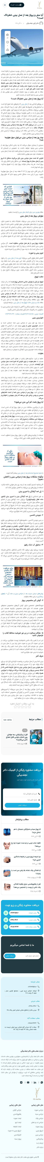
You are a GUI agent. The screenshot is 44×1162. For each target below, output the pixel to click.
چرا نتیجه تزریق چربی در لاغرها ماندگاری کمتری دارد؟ (27, 858)
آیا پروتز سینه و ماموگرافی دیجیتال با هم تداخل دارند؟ (27, 831)
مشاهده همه (7, 720)
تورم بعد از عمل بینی (14, 258)
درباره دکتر (40, 1147)
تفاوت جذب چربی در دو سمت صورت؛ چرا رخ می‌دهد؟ (26, 845)
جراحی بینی (39, 1135)
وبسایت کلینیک (15, 5)
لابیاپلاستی (17, 1135)
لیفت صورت (17, 1118)
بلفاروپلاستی (17, 1114)
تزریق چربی (39, 1130)
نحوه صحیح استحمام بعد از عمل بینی (30, 473)
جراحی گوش (17, 1110)
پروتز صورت (39, 1126)
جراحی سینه (39, 1114)
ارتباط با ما (40, 1143)
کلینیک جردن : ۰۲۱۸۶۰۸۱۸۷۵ (33, 314)
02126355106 (14, 913)
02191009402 (14, 920)
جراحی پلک (39, 1118)
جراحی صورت (38, 1110)
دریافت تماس (22, 805)
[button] (5, 5)
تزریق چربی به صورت (14, 1130)
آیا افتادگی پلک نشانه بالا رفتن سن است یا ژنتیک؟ (26, 872)
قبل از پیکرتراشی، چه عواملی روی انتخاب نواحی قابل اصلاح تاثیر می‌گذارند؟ (17, 737)
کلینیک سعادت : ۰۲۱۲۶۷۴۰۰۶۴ (14, 314)
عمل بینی (24, 104)
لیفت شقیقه (17, 1126)
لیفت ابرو (18, 1122)
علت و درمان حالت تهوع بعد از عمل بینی (26, 302)
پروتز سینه (17, 1139)
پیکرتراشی (39, 1139)
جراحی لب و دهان (37, 1122)
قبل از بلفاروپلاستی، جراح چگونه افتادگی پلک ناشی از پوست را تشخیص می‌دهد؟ (27, 886)
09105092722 (14, 927)
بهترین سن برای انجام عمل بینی (29, 212)
